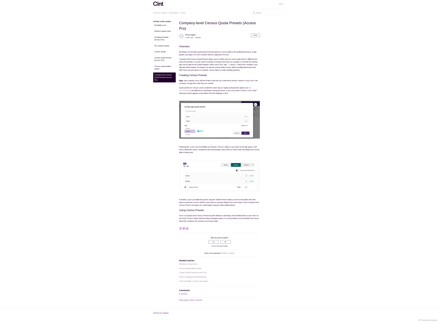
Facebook (180, 228)
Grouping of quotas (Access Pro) (161, 38)
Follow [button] (255, 35)
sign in (186, 300)
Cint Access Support (160, 13)
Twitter (183, 228)
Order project (174, 13)
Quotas (183, 13)
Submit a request (228, 253)
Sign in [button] (281, 4)
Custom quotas (160, 52)
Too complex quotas (161, 46)
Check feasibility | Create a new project (193, 281)
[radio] (213, 242)
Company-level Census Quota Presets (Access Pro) (163, 77)
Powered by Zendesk (429, 320)
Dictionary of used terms (188, 264)
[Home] (158, 5)
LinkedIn (187, 228)
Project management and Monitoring (192, 277)
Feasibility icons (160, 25)
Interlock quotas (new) (162, 31)
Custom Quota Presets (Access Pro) (163, 59)
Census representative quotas (162, 67)
